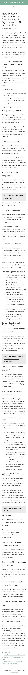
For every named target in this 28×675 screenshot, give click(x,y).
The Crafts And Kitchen (14, 2)
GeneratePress (14, 672)
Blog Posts (7, 652)
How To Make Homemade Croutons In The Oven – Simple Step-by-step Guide (13, 657)
